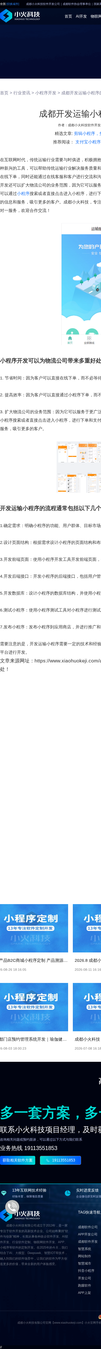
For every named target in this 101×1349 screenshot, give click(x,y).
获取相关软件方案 (18, 1160)
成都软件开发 (88, 1241)
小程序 (23, 193)
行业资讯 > (23, 93)
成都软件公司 (88, 1227)
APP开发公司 (87, 1234)
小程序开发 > (47, 93)
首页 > (6, 93)
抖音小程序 (86, 1271)
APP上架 (84, 1293)
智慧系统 (84, 1249)
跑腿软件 (84, 1285)
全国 (9, 4)
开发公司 (84, 1278)
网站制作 (84, 1256)
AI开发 (81, 16)
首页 (68, 16)
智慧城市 (84, 1263)
